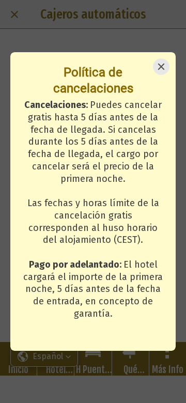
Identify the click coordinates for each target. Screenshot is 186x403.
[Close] (161, 66)
